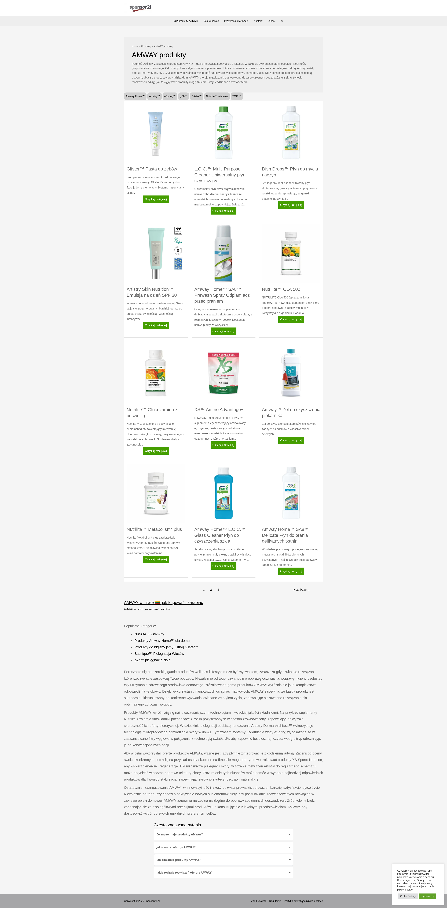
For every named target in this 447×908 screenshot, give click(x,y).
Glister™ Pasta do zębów (152, 169)
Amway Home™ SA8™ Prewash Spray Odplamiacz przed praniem (222, 295)
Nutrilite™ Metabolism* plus (154, 529)
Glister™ (197, 96)
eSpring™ (170, 96)
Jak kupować (211, 20)
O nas (271, 20)
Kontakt (258, 20)
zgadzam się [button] (427, 896)
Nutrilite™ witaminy (217, 96)
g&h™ (183, 96)
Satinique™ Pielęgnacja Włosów (159, 654)
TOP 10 (236, 96)
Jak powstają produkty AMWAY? (178, 860)
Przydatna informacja (236, 20)
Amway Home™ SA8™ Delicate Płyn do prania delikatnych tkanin (285, 535)
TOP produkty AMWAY (185, 20)
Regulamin (275, 900)
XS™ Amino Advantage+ (218, 409)
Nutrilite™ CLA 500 (281, 289)
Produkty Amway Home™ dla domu (162, 641)
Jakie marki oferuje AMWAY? (176, 847)
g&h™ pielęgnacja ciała (152, 660)
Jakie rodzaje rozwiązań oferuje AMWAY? (184, 872)
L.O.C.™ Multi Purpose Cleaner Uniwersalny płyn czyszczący (219, 174)
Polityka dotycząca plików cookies (303, 900)
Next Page (302, 589)
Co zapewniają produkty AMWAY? (179, 834)
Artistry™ (154, 96)
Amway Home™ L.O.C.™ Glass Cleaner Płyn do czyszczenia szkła (220, 535)
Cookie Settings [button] (408, 896)
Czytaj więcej (156, 200)
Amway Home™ (135, 96)
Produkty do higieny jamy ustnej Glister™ (166, 647)
